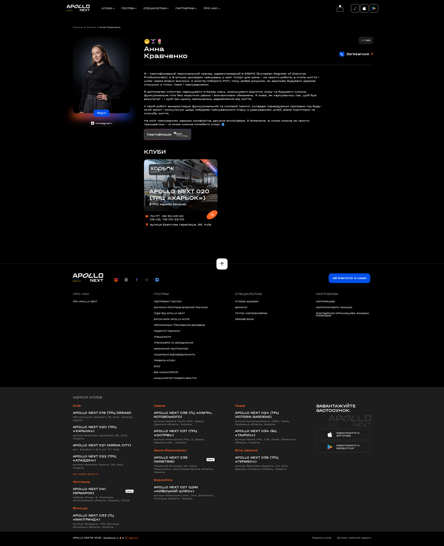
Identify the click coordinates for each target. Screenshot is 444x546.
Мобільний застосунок (171, 349)
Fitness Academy (247, 301)
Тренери (91, 27)
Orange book (244, 319)
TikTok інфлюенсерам (251, 313)
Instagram (104, 123)
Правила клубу (164, 360)
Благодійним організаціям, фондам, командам (342, 314)
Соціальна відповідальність (174, 354)
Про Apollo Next (85, 301)
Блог (157, 366)
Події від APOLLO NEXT (169, 313)
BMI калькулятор (166, 372)
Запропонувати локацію (334, 307)
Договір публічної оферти (354, 538)
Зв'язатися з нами (349, 278)
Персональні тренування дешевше (179, 325)
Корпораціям (325, 301)
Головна (78, 27)
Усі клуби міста (84, 474)
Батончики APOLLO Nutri (172, 319)
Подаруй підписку (167, 331)
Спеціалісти (162, 337)
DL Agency (131, 538)
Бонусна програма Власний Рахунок (181, 307)
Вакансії (241, 307)
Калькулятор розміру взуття (175, 378)
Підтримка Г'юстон (168, 301)
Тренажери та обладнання (173, 343)
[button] (355, 8)
